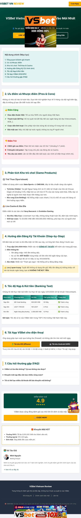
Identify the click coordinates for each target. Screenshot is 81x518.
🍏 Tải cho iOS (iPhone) (21, 344)
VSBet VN (12, 3)
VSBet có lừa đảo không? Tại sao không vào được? (25, 369)
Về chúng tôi (27, 496)
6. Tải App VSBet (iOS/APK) (15, 74)
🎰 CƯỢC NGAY (40, 417)
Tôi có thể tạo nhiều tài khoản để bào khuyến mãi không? (27, 380)
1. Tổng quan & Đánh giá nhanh (17, 60)
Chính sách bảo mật (42, 496)
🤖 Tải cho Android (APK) (59, 344)
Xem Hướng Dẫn (58, 35)
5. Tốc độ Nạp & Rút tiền (14, 71)
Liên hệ (55, 496)
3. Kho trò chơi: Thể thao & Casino (18, 65)
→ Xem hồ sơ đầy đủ (11, 469)
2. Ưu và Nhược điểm (13, 63)
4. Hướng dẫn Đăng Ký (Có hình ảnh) (19, 68)
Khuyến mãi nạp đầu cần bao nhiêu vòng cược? (23, 375)
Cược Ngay (75, 4)
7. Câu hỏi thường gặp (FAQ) (16, 77)
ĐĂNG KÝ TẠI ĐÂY (46, 247)
